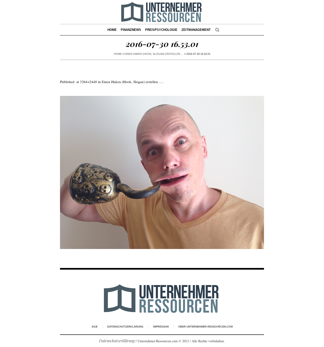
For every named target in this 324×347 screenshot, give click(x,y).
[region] (61, 308)
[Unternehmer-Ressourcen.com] (162, 298)
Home (118, 53)
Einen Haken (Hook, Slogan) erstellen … (154, 53)
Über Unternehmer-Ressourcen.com (205, 326)
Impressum (161, 326)
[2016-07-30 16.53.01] (162, 172)
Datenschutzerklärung (125, 326)
